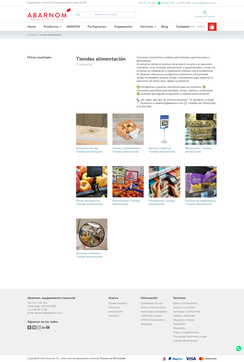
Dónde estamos (117, 303)
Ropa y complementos (186, 332)
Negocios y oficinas (184, 320)
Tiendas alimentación (185, 340)
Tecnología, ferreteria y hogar (190, 336)
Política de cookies (151, 315)
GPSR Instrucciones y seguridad (153, 322)
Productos (51, 27)
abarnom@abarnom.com (204, 2)
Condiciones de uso (152, 303)
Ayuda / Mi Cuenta (204, 16)
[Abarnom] (49, 14)
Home (31, 27)
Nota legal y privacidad (154, 311)
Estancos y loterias (184, 307)
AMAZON (73, 27)
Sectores (146, 27)
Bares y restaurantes (185, 303)
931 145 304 (149, 2)
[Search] (78, 14)
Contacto (113, 315)
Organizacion (123, 27)
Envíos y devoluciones (153, 307)
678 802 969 (167, 2)
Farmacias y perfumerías (187, 311)
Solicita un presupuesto (115, 309)
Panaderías (179, 324)
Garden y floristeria (184, 315)
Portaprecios (97, 27)
